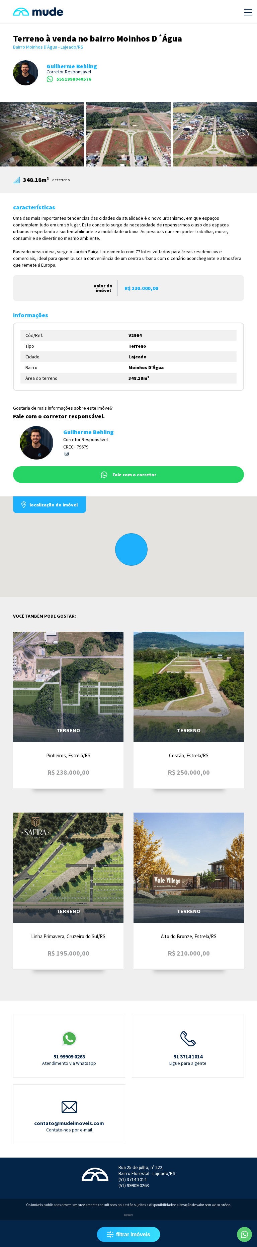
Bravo (128, 1215)
